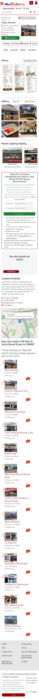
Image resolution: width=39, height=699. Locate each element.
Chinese (5, 20)
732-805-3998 (9, 30)
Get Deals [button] (15, 43)
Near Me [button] (19, 8)
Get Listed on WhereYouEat (27, 657)
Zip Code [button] (26, 8)
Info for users (7, 656)
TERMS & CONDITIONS (17, 689)
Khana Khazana (12, 625)
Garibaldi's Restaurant (16, 563)
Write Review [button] (11, 271)
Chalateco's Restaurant (16, 584)
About (4, 644)
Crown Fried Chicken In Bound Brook (16, 499)
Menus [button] (23, 50)
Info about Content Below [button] (27, 18)
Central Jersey (7, 17)
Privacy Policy (24, 236)
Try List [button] (34, 43)
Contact (24, 661)
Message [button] (6, 43)
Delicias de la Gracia (14, 411)
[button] (31, 3)
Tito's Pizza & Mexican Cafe (18, 432)
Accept (13, 695)
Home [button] (5, 50)
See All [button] (16, 101)
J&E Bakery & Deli (14, 605)
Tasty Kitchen (11, 370)
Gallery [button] (14, 50)
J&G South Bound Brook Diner (17, 476)
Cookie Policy (7, 652)
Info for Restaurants (29, 652)
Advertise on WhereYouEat (7, 662)
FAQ (3, 648)
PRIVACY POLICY (15, 691)
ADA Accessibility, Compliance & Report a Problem (19, 674)
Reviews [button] (32, 50)
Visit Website (7, 305)
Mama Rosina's (12, 521)
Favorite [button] (25, 43)
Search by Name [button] (8, 8)
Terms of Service (11, 238)
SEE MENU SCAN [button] (30, 61)
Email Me (11, 208)
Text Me (10, 203)
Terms (24, 648)
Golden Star (10, 453)
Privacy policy (27, 644)
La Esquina (10, 542)
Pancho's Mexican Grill (16, 390)
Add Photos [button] (30, 101)
